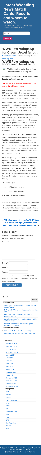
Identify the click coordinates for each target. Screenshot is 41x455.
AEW (7, 391)
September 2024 (12, 352)
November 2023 (11, 381)
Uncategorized (11, 423)
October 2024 (11, 349)
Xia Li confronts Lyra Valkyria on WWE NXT (20, 225)
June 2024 (9, 361)
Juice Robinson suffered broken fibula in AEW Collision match (20, 320)
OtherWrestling (11, 411)
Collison (8, 397)
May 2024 (9, 364)
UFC (7, 420)
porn (5, 331)
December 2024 (11, 343)
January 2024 (10, 375)
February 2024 (11, 372)
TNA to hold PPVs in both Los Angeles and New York (21, 311)
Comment (6, 242)
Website (5, 272)
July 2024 (9, 358)
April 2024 (9, 366)
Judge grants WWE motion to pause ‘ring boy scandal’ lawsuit (20, 306)
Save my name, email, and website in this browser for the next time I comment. (20, 278)
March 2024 (10, 369)
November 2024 (11, 346)
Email (5, 267)
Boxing (8, 394)
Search (5, 297)
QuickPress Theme (11, 452)
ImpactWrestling (11, 400)
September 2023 (12, 386)
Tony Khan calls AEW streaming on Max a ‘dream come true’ (18, 315)
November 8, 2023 (9, 56)
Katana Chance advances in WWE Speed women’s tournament (18, 324)
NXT (7, 409)
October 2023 (11, 383)
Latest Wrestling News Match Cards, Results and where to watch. (18, 13)
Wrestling (5, 59)
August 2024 (10, 355)
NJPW (8, 406)
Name (5, 263)
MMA (7, 403)
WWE (12, 59)
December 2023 (11, 378)
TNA (7, 417)
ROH (7, 414)
